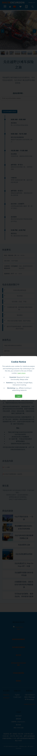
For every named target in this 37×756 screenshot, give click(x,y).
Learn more (21, 373)
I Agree (18, 396)
